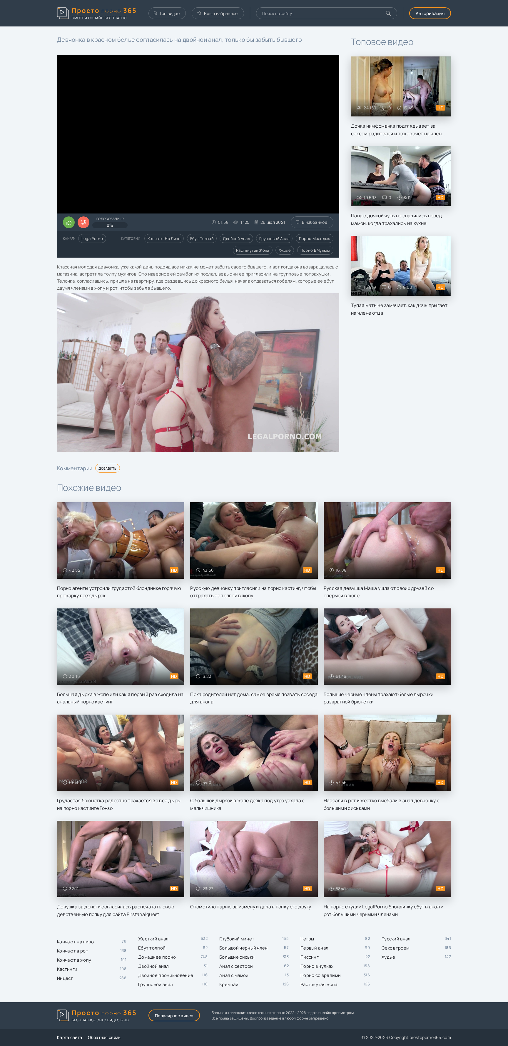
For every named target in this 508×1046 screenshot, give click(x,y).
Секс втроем (395, 948)
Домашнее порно (157, 957)
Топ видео (169, 13)
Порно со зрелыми (320, 975)
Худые (285, 250)
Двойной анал (236, 238)
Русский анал (396, 939)
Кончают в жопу (74, 960)
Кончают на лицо (164, 238)
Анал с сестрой (236, 966)
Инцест (65, 978)
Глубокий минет (236, 939)
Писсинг (309, 957)
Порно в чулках (315, 250)
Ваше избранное (221, 13)
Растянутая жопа (252, 250)
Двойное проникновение (165, 975)
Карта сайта (69, 1037)
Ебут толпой (201, 238)
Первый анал (314, 948)
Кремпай (228, 984)
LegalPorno (92, 238)
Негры (307, 939)
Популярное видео (174, 1015)
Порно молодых (314, 238)
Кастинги (67, 969)
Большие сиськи (237, 957)
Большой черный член (243, 948)
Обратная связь (104, 1037)
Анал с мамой (234, 975)
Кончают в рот (72, 951)
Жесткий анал (153, 939)
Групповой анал (274, 238)
